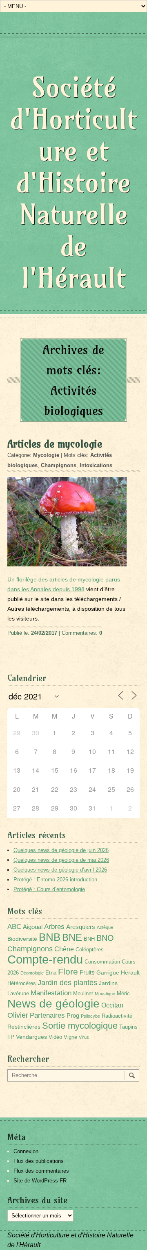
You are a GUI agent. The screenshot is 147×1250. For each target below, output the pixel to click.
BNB (49, 937)
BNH (89, 939)
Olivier (17, 1015)
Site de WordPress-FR (40, 1181)
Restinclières (23, 1026)
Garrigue (107, 972)
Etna (50, 973)
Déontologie (32, 972)
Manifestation (51, 993)
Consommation (102, 962)
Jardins (108, 983)
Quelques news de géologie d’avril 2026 (60, 870)
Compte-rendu (45, 959)
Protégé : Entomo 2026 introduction (55, 879)
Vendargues (31, 1037)
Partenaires (47, 1015)
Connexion (25, 1151)
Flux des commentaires (41, 1171)
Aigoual (32, 926)
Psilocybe (90, 1016)
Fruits (87, 972)
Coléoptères (90, 950)
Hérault (130, 972)
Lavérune (18, 994)
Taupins (128, 1027)
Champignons (58, 465)
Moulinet (83, 994)
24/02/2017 (44, 633)
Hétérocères (21, 983)
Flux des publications (38, 1161)
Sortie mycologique (80, 1026)
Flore (68, 972)
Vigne (70, 1037)
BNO (105, 937)
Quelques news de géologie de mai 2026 (61, 860)
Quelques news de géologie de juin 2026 (61, 850)
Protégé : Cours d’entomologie (49, 889)
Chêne (64, 949)
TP (10, 1037)
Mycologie (46, 455)
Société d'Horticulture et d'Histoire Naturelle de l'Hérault (73, 182)
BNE (72, 937)
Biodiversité (22, 938)
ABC (14, 927)
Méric (123, 994)
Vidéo (55, 1037)
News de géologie (53, 1003)
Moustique (105, 993)
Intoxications (96, 465)
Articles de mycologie (54, 443)
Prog (73, 1015)
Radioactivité (117, 1016)
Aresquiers (80, 926)
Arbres (54, 926)
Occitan (112, 1005)
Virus (84, 1037)
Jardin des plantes (67, 982)
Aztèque (105, 927)
